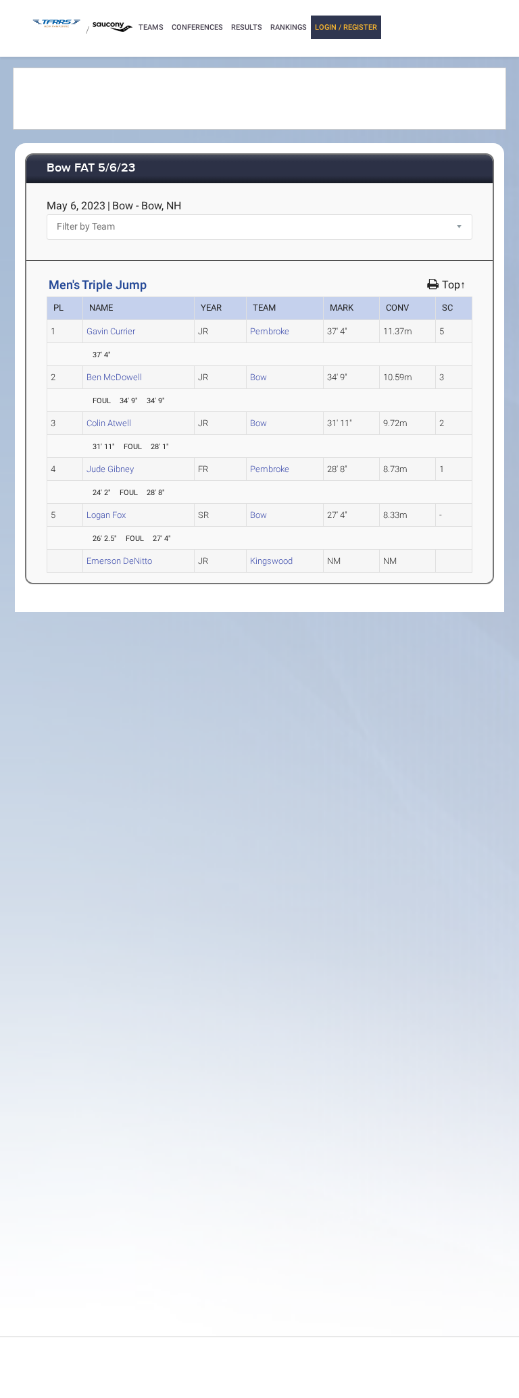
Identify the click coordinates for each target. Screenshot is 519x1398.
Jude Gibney (110, 469)
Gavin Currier (110, 331)
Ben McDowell (114, 377)
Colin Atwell (108, 423)
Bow (258, 377)
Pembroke (269, 331)
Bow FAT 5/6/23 (91, 168)
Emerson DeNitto (119, 561)
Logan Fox (106, 515)
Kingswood (271, 561)
